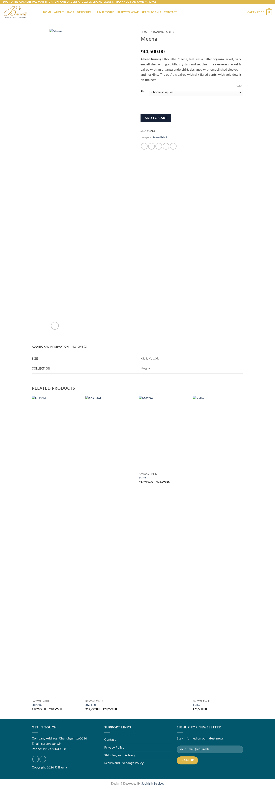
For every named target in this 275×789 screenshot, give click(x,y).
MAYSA (143, 477)
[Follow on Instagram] (42, 759)
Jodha (196, 705)
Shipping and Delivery (119, 755)
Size (143, 91)
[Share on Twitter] (151, 146)
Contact (170, 12)
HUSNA (37, 705)
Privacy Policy (114, 747)
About (59, 12)
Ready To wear (128, 12)
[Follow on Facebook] (35, 759)
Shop (70, 12)
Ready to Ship (151, 12)
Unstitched (106, 12)
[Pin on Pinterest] (166, 146)
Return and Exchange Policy (124, 763)
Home (47, 12)
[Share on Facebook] (144, 146)
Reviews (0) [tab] (79, 347)
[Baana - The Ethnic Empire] (20, 12)
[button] (259, 12)
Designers (84, 12)
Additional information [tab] (50, 347)
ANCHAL (91, 705)
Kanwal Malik (163, 32)
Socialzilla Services (152, 783)
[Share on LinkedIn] (173, 146)
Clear (240, 86)
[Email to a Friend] (158, 146)
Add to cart (156, 118)
